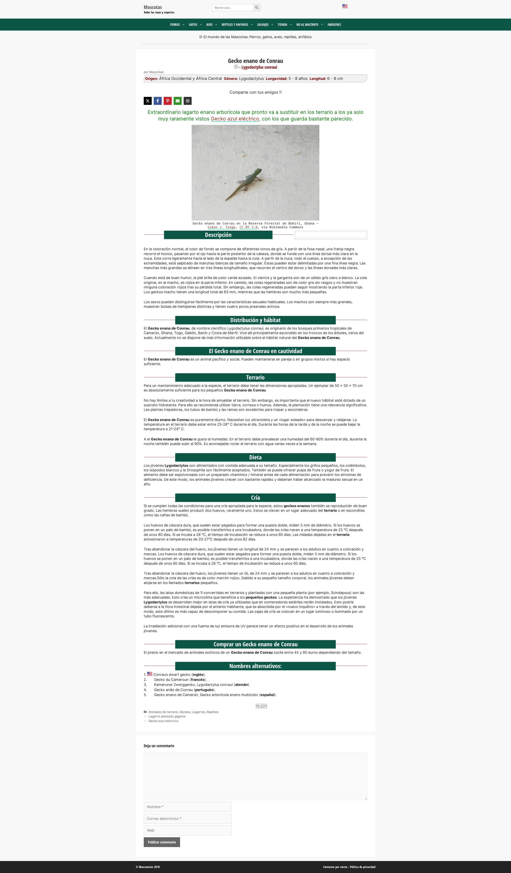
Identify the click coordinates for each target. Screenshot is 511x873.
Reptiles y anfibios (235, 24)
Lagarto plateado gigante (167, 716)
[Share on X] (148, 101)
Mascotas (153, 7)
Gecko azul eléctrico (235, 119)
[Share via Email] (178, 101)
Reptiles (213, 712)
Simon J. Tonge (222, 227)
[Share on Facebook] (158, 101)
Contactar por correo (335, 867)
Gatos (193, 24)
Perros (175, 24)
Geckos (185, 712)
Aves (209, 24)
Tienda (282, 24)
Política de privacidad (362, 867)
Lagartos (198, 712)
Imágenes (334, 24)
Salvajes (263, 24)
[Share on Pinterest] (168, 101)
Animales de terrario (163, 712)
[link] (255, 172)
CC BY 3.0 (248, 227)
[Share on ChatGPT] (188, 101)
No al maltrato (307, 24)
